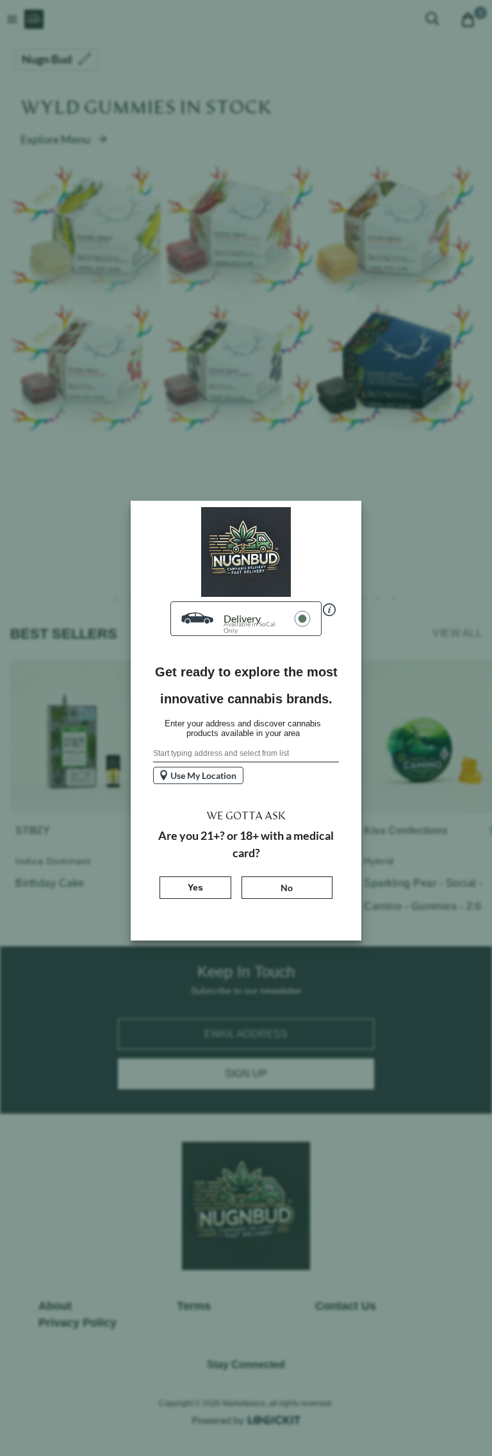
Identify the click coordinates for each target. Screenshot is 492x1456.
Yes (209, 887)
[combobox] (246, 754)
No (287, 887)
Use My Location (203, 775)
